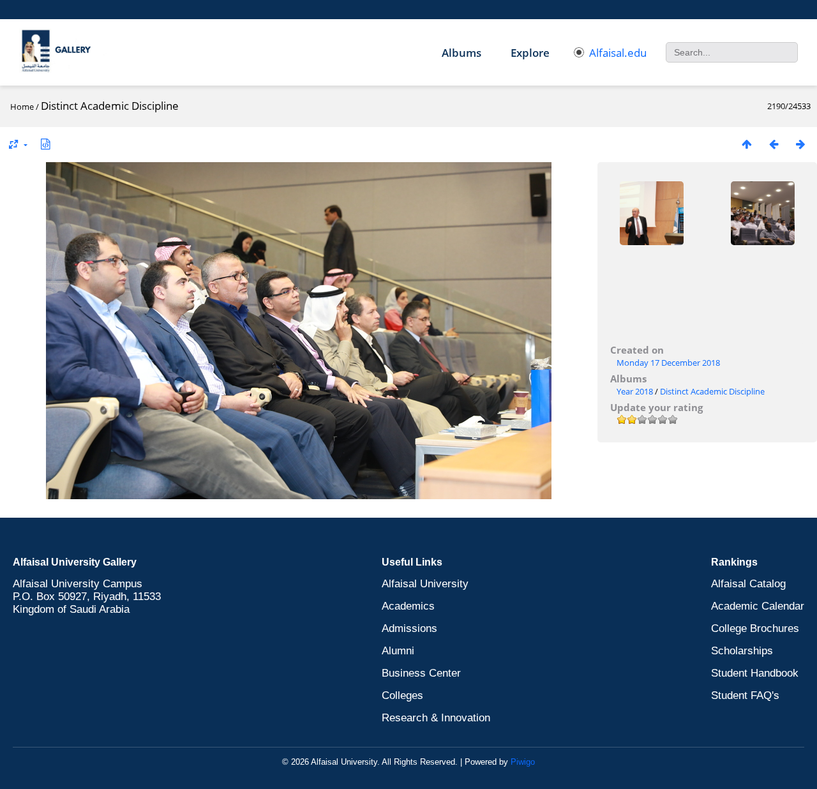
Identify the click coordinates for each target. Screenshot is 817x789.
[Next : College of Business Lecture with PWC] (800, 144)
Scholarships (742, 651)
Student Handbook (754, 673)
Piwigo (523, 762)
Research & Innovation (436, 718)
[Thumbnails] (746, 144)
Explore (530, 52)
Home (22, 106)
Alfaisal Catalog (748, 584)
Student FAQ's (745, 695)
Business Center (421, 673)
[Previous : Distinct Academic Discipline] (773, 144)
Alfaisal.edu (618, 52)
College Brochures (755, 628)
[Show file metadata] (45, 144)
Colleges (402, 695)
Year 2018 (635, 391)
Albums (461, 52)
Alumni (398, 651)
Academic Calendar (757, 606)
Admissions (409, 628)
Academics (408, 606)
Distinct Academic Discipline (712, 391)
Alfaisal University (425, 584)
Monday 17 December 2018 (668, 362)
